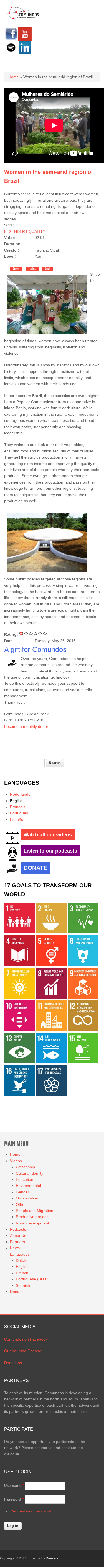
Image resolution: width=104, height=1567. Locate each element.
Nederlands (20, 794)
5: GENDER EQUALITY (24, 231)
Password (14, 1499)
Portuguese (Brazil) (33, 1279)
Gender (16, 268)
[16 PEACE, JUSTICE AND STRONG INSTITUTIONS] (19, 1094)
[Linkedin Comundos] (25, 53)
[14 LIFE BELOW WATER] (51, 1062)
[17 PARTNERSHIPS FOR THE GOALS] (51, 1094)
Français (17, 807)
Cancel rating (21, 633)
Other (21, 1204)
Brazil (47, 268)
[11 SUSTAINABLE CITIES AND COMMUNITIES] (51, 1030)
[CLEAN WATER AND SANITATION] (83, 964)
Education (24, 1179)
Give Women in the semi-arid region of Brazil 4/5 (40, 633)
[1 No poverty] (19, 932)
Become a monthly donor (26, 726)
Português (19, 813)
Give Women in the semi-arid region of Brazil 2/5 (31, 633)
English (16, 801)
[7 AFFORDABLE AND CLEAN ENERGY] (19, 997)
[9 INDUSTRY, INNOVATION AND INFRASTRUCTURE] (83, 997)
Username (14, 1486)
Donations (13, 1363)
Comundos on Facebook (25, 1339)
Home (13, 77)
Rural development (32, 1223)
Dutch (21, 1260)
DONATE (35, 867)
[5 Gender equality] (51, 964)
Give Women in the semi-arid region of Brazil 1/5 (26, 633)
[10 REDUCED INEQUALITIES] (19, 1030)
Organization (27, 1198)
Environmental (28, 1185)
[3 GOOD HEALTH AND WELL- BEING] (83, 932)
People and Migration (34, 1210)
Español (17, 819)
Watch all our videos (48, 834)
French (22, 1273)
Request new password (30, 1511)
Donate (16, 1291)
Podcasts (18, 1229)
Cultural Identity (29, 1173)
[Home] (23, 18)
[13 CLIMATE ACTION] (19, 1062)
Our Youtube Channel (23, 1351)
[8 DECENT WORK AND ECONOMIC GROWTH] (51, 997)
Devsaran (53, 1558)
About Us (18, 1235)
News (15, 1248)
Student (32, 268)
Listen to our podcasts (50, 851)
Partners (17, 1242)
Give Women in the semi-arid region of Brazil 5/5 (45, 633)
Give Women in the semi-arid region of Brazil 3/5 (35, 633)
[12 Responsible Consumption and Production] (83, 1030)
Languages (20, 1254)
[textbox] (24, 763)
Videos (16, 1161)
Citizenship (25, 1167)
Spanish (23, 1285)
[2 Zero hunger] (51, 932)
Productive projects (32, 1216)
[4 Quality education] (19, 964)
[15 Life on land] (83, 1062)
